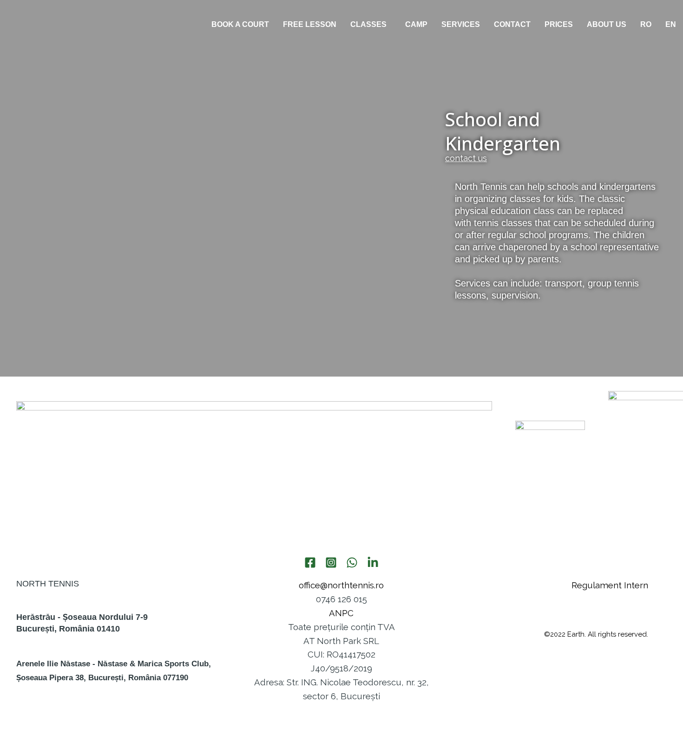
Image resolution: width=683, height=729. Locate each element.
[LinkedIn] (373, 562)
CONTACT (512, 24)
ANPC (341, 613)
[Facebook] (310, 562)
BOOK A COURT (240, 24)
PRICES (559, 24)
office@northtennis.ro (341, 585)
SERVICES (460, 24)
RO (645, 24)
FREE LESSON (309, 24)
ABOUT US (606, 24)
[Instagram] (331, 562)
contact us (466, 158)
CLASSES (368, 24)
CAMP (416, 24)
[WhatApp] (352, 562)
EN (670, 24)
